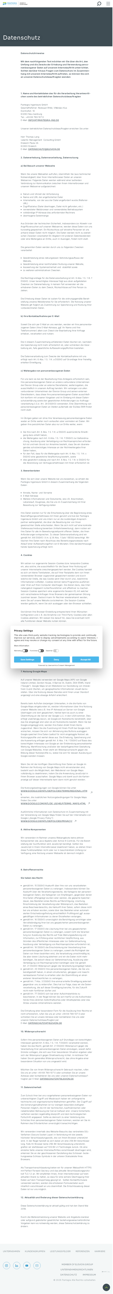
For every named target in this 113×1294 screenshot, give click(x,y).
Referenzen (83, 1251)
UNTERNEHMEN (11, 1251)
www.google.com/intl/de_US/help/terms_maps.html (53, 803)
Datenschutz (68, 1274)
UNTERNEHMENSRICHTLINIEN (76, 1269)
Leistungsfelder (60, 1251)
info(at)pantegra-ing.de (43, 120)
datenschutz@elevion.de (44, 149)
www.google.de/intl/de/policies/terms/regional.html (54, 792)
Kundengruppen (35, 1251)
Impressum (89, 1274)
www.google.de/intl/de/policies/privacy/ (46, 821)
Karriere (100, 1251)
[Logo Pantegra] (15, 4)
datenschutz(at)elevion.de (45, 1023)
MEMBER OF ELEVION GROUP (77, 1264)
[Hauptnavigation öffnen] (108, 3)
